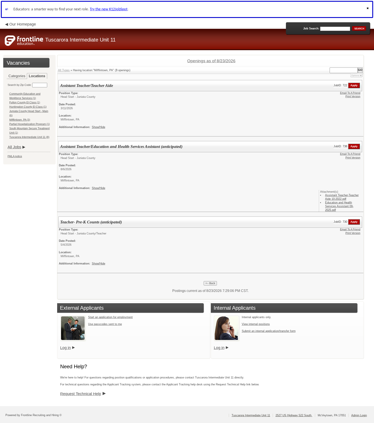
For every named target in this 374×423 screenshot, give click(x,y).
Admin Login (359, 415)
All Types (64, 70)
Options (355, 75)
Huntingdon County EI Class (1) (28, 106)
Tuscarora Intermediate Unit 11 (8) (29, 137)
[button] (368, 9)
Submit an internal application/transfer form (269, 331)
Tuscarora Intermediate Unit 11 (251, 415)
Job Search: (311, 28)
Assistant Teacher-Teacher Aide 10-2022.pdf (342, 197)
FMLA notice (15, 156)
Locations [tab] (37, 76)
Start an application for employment (110, 317)
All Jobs (14, 147)
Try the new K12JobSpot (108, 9)
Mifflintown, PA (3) (19, 119)
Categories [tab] (16, 76)
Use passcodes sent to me (105, 324)
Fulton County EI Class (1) (24, 102)
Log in (65, 348)
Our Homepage (22, 24)
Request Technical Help (80, 394)
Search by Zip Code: (20, 85)
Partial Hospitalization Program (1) (29, 124)
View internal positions (256, 324)
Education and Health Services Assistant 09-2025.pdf (339, 206)
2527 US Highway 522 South (294, 415)
